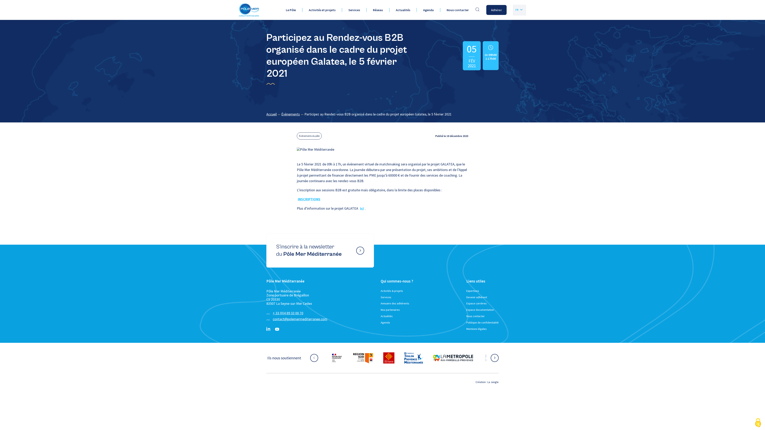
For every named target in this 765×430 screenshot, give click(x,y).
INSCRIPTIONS (309, 199)
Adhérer (496, 10)
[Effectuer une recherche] (477, 10)
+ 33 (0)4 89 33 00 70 (288, 313)
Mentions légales (476, 329)
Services (354, 10)
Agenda (428, 10)
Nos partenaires (390, 310)
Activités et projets (322, 10)
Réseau (378, 10)
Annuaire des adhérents (395, 303)
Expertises (472, 291)
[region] (382, 114)
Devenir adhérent (476, 297)
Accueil (271, 114)
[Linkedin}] (268, 329)
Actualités (403, 10)
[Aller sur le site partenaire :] (342, 358)
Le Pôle (291, 10)
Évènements (290, 114)
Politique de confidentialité (482, 322)
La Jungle (493, 382)
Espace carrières (476, 303)
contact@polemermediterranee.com (300, 319)
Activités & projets (392, 291)
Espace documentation (480, 310)
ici (362, 208)
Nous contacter (458, 10)
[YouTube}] (277, 329)
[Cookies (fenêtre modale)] (758, 423)
